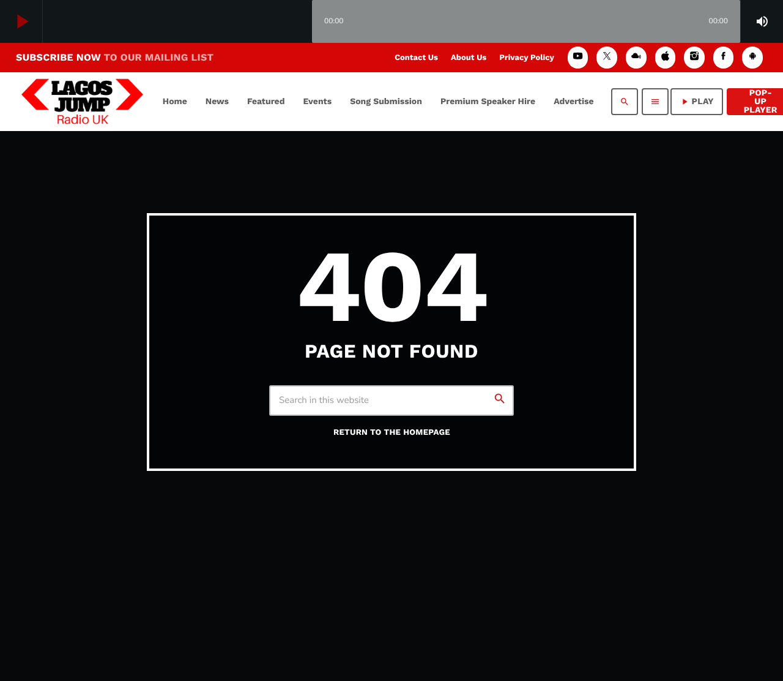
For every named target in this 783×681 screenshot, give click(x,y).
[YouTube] (578, 57)
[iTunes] (665, 57)
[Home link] (82, 101)
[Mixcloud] (636, 57)
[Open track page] (300, 22)
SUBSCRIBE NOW (114, 57)
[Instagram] (694, 57)
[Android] (752, 57)
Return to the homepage (391, 432)
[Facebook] (723, 57)
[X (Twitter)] (606, 57)
